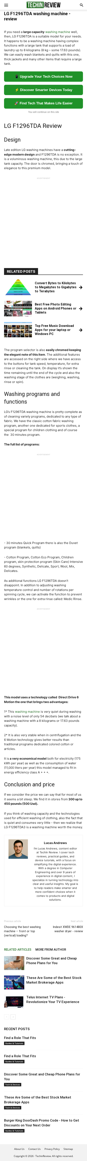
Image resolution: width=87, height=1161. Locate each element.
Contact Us (34, 1149)
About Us (19, 1149)
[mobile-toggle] (6, 5)
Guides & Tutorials (14, 1043)
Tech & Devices (12, 1084)
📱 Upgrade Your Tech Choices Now (43, 76)
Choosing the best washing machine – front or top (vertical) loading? (22, 931)
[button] (81, 5)
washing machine (57, 32)
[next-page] (13, 1016)
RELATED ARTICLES (17, 949)
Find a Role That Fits (20, 1038)
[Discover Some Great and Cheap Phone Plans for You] (14, 963)
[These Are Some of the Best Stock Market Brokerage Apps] (14, 982)
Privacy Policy (52, 1149)
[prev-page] (6, 1016)
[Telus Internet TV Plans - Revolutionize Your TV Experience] (14, 1002)
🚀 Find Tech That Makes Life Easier (43, 103)
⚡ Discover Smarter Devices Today (43, 90)
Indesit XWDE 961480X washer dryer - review (68, 929)
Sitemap (68, 1149)
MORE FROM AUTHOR (50, 949)
